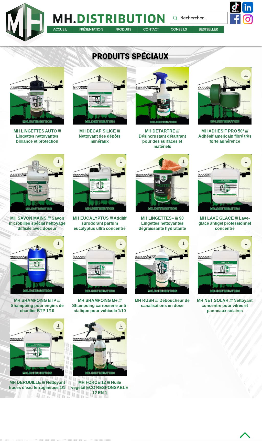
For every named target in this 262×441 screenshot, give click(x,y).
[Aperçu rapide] (37, 96)
